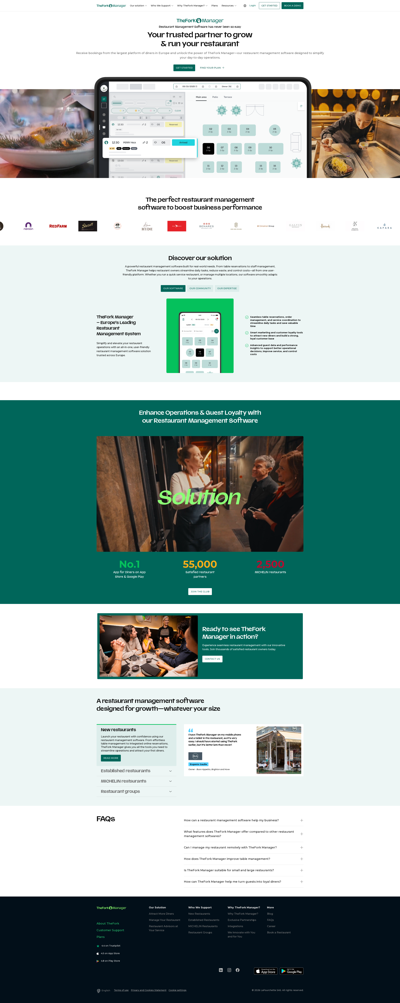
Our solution (137, 5)
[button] (184, 67)
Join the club (200, 591)
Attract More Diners (161, 913)
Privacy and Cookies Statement (148, 990)
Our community (200, 288)
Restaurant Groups (200, 932)
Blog (270, 913)
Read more (110, 758)
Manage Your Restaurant (164, 920)
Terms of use (121, 990)
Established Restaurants (203, 920)
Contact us (212, 659)
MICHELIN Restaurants (203, 926)
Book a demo (292, 5)
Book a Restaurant (279, 932)
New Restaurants (199, 913)
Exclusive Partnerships (242, 920)
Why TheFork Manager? (191, 5)
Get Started (269, 5)
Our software (173, 288)
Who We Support (160, 5)
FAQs (270, 920)
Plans (214, 5)
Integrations (235, 926)
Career (271, 926)
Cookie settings (177, 990)
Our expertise (227, 288)
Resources (228, 5)
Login (252, 5)
